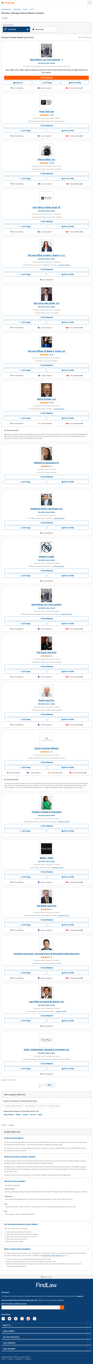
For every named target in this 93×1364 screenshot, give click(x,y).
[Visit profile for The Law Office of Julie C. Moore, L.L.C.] (46, 246)
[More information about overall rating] (52, 115)
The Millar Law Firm (46, 905)
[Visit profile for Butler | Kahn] (46, 848)
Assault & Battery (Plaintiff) (13, 1106)
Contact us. (79, 1296)
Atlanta (18, 1114)
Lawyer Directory (6, 9)
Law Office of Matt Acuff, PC (46, 207)
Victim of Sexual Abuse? (14, 1138)
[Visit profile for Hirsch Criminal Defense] (46, 739)
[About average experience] (81, 88)
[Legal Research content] (89, 1343)
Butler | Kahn (46, 857)
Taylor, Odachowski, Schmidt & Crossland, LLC (46, 1049)
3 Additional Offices (58, 566)
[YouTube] (9, 1318)
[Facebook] (3, 1318)
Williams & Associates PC (46, 462)
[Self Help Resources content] (89, 1337)
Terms (3, 1359)
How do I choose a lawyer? (15, 1181)
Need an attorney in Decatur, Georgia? (20, 1157)
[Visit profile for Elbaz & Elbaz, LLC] (46, 150)
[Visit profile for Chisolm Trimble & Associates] (46, 802)
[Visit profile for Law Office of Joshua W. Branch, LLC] (46, 992)
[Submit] (62, 1307)
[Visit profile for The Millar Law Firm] (46, 896)
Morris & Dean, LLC (46, 399)
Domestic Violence (54, 1106)
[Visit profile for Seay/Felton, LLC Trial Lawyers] (46, 50)
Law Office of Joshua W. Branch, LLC (46, 1001)
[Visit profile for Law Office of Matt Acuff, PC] (46, 198)
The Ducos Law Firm (46, 652)
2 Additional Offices (66, 614)
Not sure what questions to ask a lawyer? (21, 1224)
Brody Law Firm (46, 700)
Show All (4, 1125)
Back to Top (47, 1277)
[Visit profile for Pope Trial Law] (46, 102)
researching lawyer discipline (52, 1256)
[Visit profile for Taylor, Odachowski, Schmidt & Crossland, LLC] (46, 1040)
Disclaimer (19, 1359)
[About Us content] (89, 1325)
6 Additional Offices (64, 821)
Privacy (10, 1359)
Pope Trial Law (46, 111)
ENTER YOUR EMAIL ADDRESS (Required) (14, 1304)
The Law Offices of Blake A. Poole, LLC (46, 351)
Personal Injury (30, 1106)
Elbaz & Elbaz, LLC (46, 159)
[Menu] (2, 3)
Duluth (40, 1114)
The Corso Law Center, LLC (47, 303)
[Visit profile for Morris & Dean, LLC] (46, 390)
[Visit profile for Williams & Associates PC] (46, 453)
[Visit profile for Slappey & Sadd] (46, 547)
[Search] (90, 3)
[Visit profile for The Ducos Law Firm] (46, 643)
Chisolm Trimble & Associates (46, 811)
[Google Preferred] (34, 1318)
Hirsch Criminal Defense (47, 748)
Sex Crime (42, 1106)
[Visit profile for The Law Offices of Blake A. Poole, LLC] (46, 342)
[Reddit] (28, 1318)
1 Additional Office (58, 409)
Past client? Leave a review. (46, 63)
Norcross (33, 1114)
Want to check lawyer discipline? (17, 1249)
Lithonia (25, 1114)
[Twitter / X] (16, 1318)
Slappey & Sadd (46, 556)
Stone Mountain (9, 1114)
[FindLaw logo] (10, 3)
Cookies (27, 1359)
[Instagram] (22, 1318)
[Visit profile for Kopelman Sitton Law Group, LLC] (46, 499)
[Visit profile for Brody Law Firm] (46, 691)
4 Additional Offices (64, 265)
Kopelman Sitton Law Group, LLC (46, 508)
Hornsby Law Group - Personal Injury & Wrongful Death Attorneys (46, 953)
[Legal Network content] (89, 1349)
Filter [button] (5, 18)
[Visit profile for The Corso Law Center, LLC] (46, 294)
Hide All (11, 1125)
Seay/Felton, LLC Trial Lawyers (45, 59)
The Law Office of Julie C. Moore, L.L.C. (46, 255)
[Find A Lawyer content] (89, 1331)
